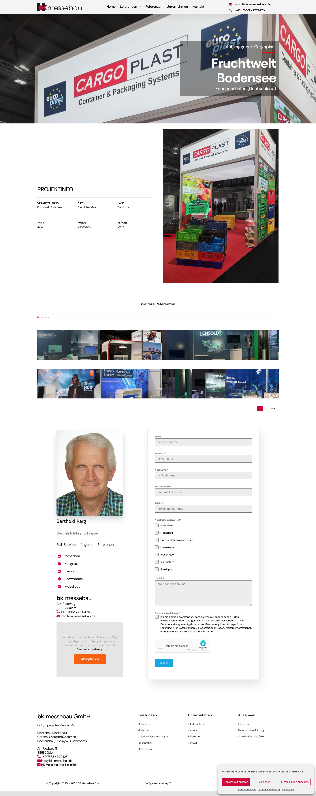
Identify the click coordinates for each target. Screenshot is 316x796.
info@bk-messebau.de (78, 616)
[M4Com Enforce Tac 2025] (158, 387)
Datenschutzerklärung (269, 789)
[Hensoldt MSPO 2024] (95, 348)
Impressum (288, 789)
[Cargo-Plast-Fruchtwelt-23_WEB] (221, 205)
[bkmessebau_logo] (60, 4)
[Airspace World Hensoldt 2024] (220, 387)
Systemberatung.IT (160, 783)
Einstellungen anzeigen (295, 781)
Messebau (43, 317)
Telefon (159, 503)
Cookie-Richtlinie (247, 789)
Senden (163, 663)
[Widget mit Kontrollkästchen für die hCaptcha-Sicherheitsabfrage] (182, 646)
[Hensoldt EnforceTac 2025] (220, 348)
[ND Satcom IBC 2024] (95, 387)
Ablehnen (264, 781)
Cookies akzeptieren (236, 781)
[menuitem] (43, 317)
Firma (158, 436)
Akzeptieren (90, 659)
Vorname (160, 453)
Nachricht (160, 578)
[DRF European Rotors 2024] (158, 348)
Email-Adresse (163, 486)
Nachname (161, 469)
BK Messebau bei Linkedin (58, 765)
